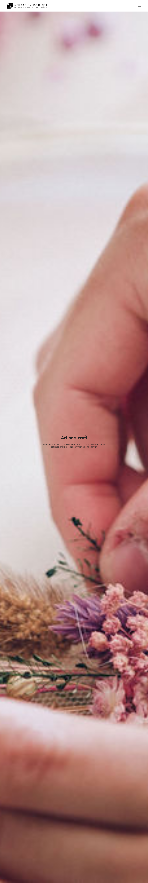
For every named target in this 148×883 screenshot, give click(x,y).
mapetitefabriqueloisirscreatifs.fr (90, 445)
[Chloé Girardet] (27, 6)
